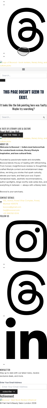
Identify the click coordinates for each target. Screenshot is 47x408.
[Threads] (26, 53)
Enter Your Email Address (11, 382)
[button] (23, 69)
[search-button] (2, 80)
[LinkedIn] (26, 364)
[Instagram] (26, 264)
